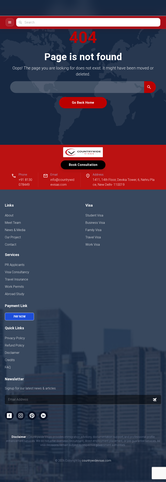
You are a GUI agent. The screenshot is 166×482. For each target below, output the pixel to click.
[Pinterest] (32, 415)
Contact (10, 244)
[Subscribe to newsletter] (155, 400)
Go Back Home (83, 103)
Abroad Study (14, 294)
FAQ (8, 367)
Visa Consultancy (17, 272)
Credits (10, 360)
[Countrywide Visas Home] (20, 8)
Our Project (13, 237)
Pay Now (20, 316)
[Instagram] (20, 415)
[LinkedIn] (43, 415)
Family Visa (93, 230)
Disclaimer (12, 353)
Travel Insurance (16, 279)
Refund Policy (14, 345)
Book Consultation (83, 165)
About (9, 215)
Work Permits (14, 287)
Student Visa (94, 215)
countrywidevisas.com (96, 460)
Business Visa (95, 223)
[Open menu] (155, 7)
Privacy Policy (15, 338)
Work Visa (92, 244)
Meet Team (13, 223)
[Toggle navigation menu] (10, 22)
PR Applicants (14, 265)
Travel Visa (93, 237)
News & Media (15, 230)
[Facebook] (9, 415)
